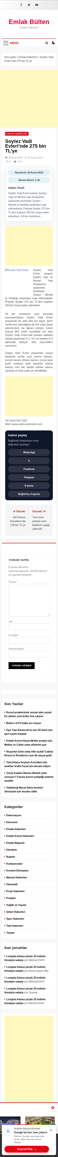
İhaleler (10, 856)
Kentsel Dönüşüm (17, 870)
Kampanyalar (14, 863)
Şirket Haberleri (15, 911)
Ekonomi (11, 822)
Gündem (11, 849)
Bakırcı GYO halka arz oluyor (23, 723)
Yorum (13, 582)
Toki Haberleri (14, 925)
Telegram (29, 477)
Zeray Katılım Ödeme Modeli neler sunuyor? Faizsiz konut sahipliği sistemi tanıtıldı (28, 777)
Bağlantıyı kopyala (29, 493)
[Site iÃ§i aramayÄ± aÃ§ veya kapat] (47, 42)
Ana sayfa (10, 57)
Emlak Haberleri (28, 57)
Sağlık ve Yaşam (16, 905)
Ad (11, 621)
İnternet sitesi (16, 648)
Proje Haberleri (15, 891)
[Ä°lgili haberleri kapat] (52, 1107)
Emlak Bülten (29, 21)
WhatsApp (29, 452)
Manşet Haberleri (16, 877)
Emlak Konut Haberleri (20, 835)
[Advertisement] (29, 98)
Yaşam (10, 932)
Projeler (11, 898)
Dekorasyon (13, 815)
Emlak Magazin (15, 842)
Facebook (29, 469)
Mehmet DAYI (16, 157)
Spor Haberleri (15, 918)
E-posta (29, 485)
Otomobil (11, 884)
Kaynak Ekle (26, 1149)
